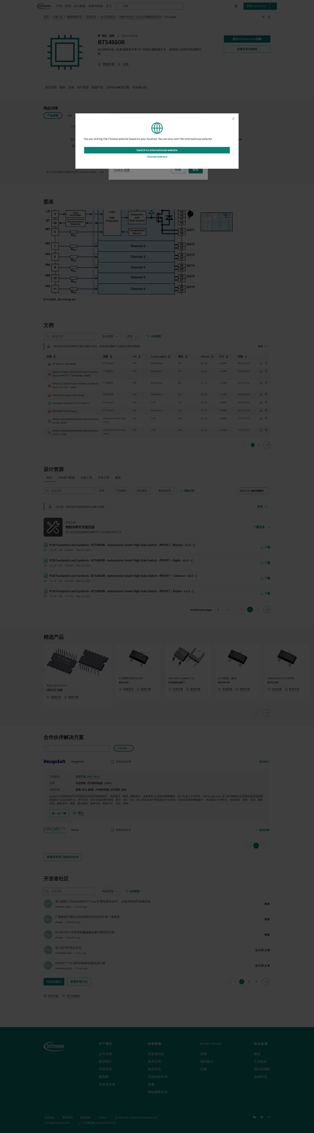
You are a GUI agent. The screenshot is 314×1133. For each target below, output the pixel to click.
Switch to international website (156, 150)
